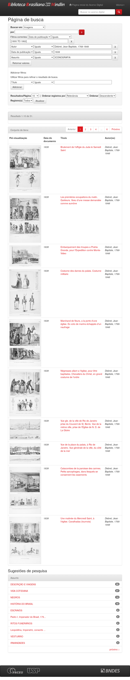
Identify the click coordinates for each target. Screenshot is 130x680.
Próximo (116, 129)
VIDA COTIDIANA (19, 590)
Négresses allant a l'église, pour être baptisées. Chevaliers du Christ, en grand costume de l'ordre (81, 374)
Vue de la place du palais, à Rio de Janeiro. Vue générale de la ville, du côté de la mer (81, 447)
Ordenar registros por (53, 95)
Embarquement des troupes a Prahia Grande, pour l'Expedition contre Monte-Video (81, 250)
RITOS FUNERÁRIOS (21, 623)
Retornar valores (21, 63)
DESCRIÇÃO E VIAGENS (23, 584)
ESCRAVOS (16, 610)
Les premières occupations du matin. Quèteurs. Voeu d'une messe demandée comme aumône (81, 200)
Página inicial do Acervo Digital (87, 4)
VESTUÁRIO (16, 636)
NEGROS (15, 597)
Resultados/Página (20, 95)
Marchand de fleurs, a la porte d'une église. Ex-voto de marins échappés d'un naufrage (81, 324)
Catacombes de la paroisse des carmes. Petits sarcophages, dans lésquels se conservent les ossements (81, 471)
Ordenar (94, 95)
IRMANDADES (17, 642)
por (12, 31)
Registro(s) (16, 100)
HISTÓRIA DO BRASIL (21, 603)
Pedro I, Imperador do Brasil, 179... (28, 616)
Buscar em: (16, 27)
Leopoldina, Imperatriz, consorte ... (28, 629)
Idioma (119, 4)
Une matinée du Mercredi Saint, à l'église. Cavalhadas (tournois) (77, 520)
